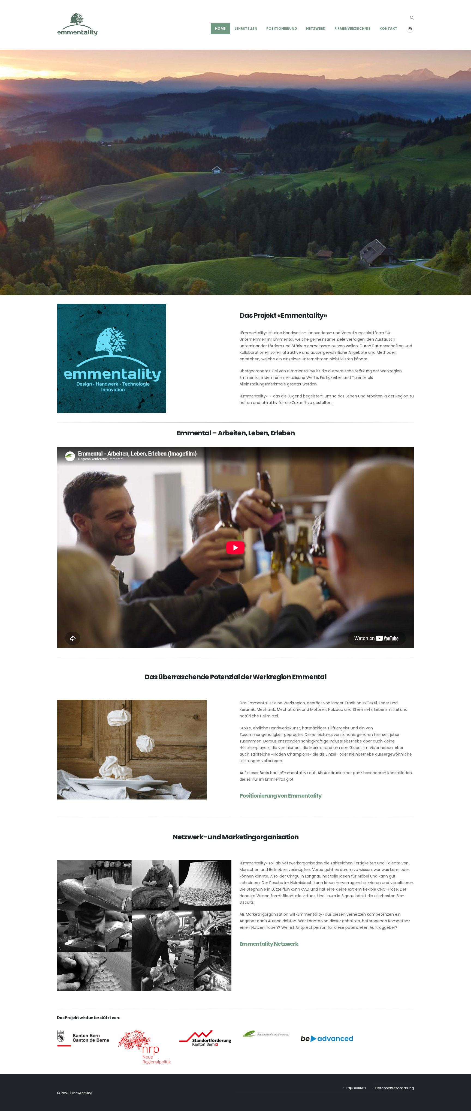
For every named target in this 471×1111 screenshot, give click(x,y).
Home (220, 28)
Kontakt (388, 28)
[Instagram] (410, 28)
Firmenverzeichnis (352, 28)
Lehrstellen (246, 28)
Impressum (356, 1087)
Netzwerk (315, 28)
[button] (411, 17)
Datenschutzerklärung (394, 1088)
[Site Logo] (77, 24)
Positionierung (281, 28)
